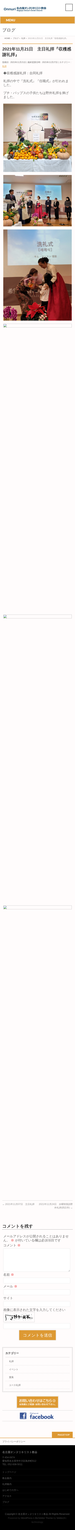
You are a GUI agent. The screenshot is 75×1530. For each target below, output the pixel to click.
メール (10, 1286)
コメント (12, 1245)
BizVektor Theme (44, 1518)
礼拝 (4, 66)
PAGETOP (64, 1434)
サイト (8, 1298)
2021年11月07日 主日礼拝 (18, 1204)
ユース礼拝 (15, 1385)
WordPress (26, 1518)
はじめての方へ (10, 1490)
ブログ (5, 1502)
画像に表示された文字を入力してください (34, 1310)
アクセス (7, 1496)
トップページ (9, 1472)
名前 (8, 1275)
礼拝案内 (7, 1484)
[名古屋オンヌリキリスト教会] (26, 10)
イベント (13, 1369)
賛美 (11, 1377)
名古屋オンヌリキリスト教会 (33, 1514)
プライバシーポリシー (13, 1441)
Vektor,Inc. (62, 1518)
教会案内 (7, 1478)
